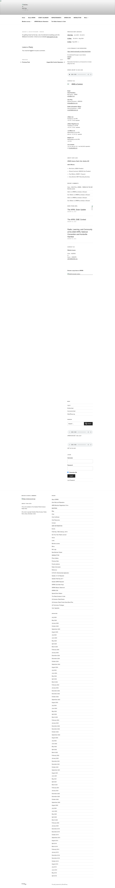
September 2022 (56, 735)
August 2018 (55, 864)
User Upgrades (55, 608)
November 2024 (56, 658)
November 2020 (56, 796)
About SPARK (31, 17)
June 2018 (54, 870)
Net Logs (54, 549)
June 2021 (54, 776)
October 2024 (55, 661)
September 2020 (56, 802)
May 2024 (54, 676)
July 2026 (54, 617)
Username (70, 458)
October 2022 (55, 732)
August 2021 (55, 773)
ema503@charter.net (72, 110)
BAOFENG (54, 508)
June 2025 (54, 638)
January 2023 (55, 723)
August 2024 (55, 667)
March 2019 (55, 846)
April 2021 (54, 782)
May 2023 (54, 711)
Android (69, 56)
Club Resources (56, 520)
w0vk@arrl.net (71, 96)
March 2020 (55, 820)
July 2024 (54, 670)
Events (53, 529)
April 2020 (54, 817)
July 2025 (54, 635)
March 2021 (55, 784)
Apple (68, 58)
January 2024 (55, 688)
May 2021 (54, 779)
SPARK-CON (67, 17)
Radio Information (56, 567)
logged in (31, 50)
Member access (26, 21)
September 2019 (56, 837)
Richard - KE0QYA (38, 31)
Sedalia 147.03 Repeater (58, 576)
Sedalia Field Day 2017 (57, 578)
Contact (54, 523)
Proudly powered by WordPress (59, 884)
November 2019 (56, 831)
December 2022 (56, 726)
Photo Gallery (55, 558)
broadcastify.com (73, 148)
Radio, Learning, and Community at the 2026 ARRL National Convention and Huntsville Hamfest (79, 233)
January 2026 (55, 623)
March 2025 (55, 646)
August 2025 (55, 632)
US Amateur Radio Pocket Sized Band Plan (62, 602)
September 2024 (56, 664)
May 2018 (54, 873)
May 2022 (54, 746)
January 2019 (55, 852)
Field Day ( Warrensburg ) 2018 (59, 531)
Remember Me (73, 472)
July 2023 (54, 705)
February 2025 (55, 649)
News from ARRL (72, 206)
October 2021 (55, 767)
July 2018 (54, 867)
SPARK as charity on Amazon (79, 192)
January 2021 (55, 790)
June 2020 (54, 811)
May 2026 (54, 620)
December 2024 (56, 655)
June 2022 (54, 743)
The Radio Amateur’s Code (58, 21)
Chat (53, 514)
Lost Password (71, 480)
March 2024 (55, 682)
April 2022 (54, 749)
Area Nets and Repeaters (58, 502)
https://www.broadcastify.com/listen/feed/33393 (79, 51)
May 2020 (54, 814)
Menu (85, 17)
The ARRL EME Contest (76, 219)
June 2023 (54, 708)
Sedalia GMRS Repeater (58, 581)
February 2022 (55, 755)
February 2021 (55, 787)
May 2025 (54, 641)
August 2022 (55, 737)
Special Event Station (57, 593)
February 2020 (55, 823)
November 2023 (56, 693)
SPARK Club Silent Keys (58, 584)
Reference (54, 570)
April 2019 (54, 843)
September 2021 (56, 770)
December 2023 (56, 691)
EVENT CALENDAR (43, 17)
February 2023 (55, 720)
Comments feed (71, 411)
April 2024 (54, 679)
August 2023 (55, 702)
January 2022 (55, 758)
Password (70, 465)
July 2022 (54, 740)
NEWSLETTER (77, 17)
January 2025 (55, 652)
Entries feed (70, 408)
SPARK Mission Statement (41, 21)
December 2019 (56, 828)
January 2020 (55, 826)
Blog (53, 511)
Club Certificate (55, 517)
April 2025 (54, 644)
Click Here (70, 35)
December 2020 (56, 793)
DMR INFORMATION (57, 526)
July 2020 (54, 808)
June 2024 (54, 673)
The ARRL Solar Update (76, 209)
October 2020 (55, 799)
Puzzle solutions (56, 564)
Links (53, 540)
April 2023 (54, 714)
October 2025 (55, 626)
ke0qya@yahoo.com (72, 103)
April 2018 (54, 876)
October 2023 (55, 696)
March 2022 (55, 752)
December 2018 (56, 855)
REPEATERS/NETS (56, 17)
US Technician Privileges (58, 605)
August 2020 (55, 805)
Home (23, 17)
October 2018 (55, 861)
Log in (68, 405)
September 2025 (56, 629)
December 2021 (56, 761)
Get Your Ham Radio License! (59, 534)
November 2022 (56, 729)
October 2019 (55, 834)
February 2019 (55, 849)
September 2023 (56, 699)
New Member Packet (57, 552)
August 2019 (55, 840)
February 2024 (55, 685)
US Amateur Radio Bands (58, 599)
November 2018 (56, 858)
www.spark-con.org (52, 37)
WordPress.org (71, 414)
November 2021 (56, 764)
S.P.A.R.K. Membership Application (60, 573)
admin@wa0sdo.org (72, 259)
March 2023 (55, 717)
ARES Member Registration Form (60, 505)
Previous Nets (55, 561)
